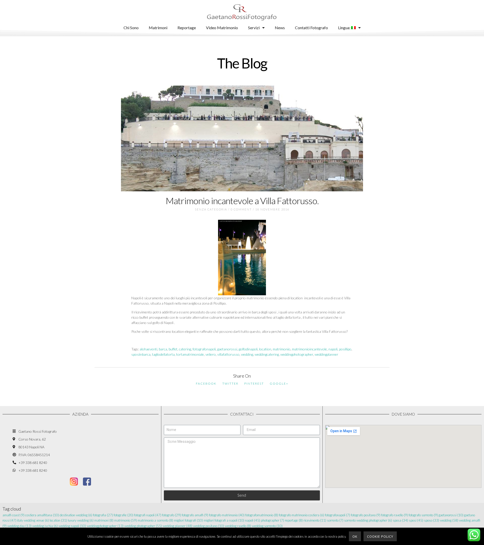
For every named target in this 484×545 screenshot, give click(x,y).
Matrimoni (158, 27)
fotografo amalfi (195, 515)
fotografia (103, 515)
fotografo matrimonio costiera (301, 515)
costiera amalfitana (42, 515)
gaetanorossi (227, 349)
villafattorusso (228, 354)
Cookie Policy (380, 536)
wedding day (19, 526)
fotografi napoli (147, 515)
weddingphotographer (296, 354)
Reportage (186, 27)
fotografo (171, 515)
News (280, 27)
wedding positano (208, 526)
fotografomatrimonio (261, 515)
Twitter (230, 383)
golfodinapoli (248, 349)
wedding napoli (72, 526)
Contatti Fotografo (311, 27)
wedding (247, 354)
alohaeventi (148, 349)
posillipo (345, 349)
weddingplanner (326, 354)
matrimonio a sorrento (155, 520)
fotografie (123, 515)
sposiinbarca (140, 354)
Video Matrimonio (222, 27)
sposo (431, 520)
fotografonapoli (204, 349)
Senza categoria (211, 209)
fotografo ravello (394, 515)
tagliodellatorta (163, 354)
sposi (416, 520)
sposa (400, 520)
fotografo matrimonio (227, 515)
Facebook (206, 383)
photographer (272, 520)
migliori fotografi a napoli (224, 520)
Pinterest (254, 383)
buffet (173, 349)
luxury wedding (81, 520)
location (265, 349)
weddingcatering (267, 354)
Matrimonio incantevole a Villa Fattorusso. (242, 200)
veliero (210, 354)
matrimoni (103, 520)
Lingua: (344, 27)
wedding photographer (143, 526)
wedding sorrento (267, 526)
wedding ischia (45, 526)
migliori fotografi (188, 520)
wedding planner (177, 526)
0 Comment (241, 209)
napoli (333, 349)
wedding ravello (238, 526)
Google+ (279, 383)
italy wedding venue (33, 520)
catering (185, 349)
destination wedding (76, 515)
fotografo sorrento (423, 515)
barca (163, 349)
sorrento (335, 520)
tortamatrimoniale (190, 354)
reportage (294, 520)
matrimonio (281, 349)
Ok (354, 536)
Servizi (254, 27)
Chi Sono (131, 27)
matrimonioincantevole (309, 349)
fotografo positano (365, 515)
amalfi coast (13, 515)
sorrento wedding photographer (368, 520)
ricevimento (315, 520)
